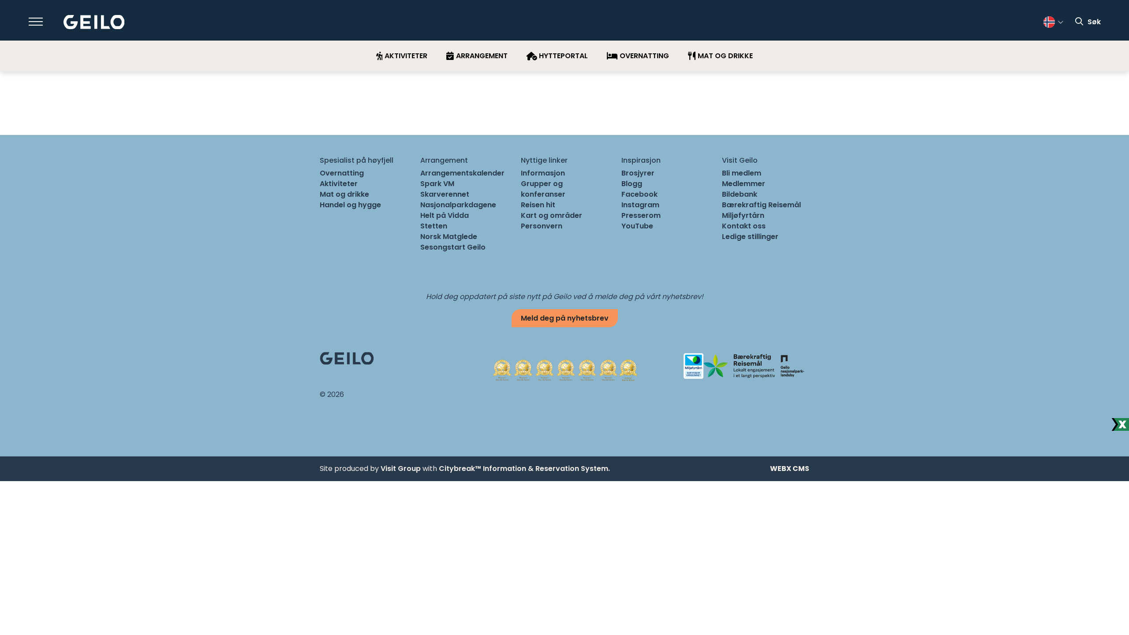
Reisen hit (538, 205)
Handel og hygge (350, 205)
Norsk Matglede (448, 237)
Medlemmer (743, 184)
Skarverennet (444, 194)
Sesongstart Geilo (453, 247)
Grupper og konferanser (543, 189)
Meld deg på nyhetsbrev (565, 318)
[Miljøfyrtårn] (693, 365)
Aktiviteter (339, 184)
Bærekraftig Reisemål (761, 205)
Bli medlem (741, 173)
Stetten (433, 226)
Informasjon (543, 173)
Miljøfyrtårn (743, 215)
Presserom (641, 215)
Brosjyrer (637, 173)
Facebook (639, 194)
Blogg (631, 184)
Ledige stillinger (750, 237)
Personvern (541, 226)
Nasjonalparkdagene (458, 205)
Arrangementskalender (462, 173)
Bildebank (739, 194)
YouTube (637, 226)
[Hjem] (94, 22)
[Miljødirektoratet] (792, 365)
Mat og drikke (344, 194)
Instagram (640, 205)
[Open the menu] (36, 21)
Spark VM (437, 184)
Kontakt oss (744, 226)
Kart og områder (551, 215)
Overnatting (342, 173)
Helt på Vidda (444, 215)
